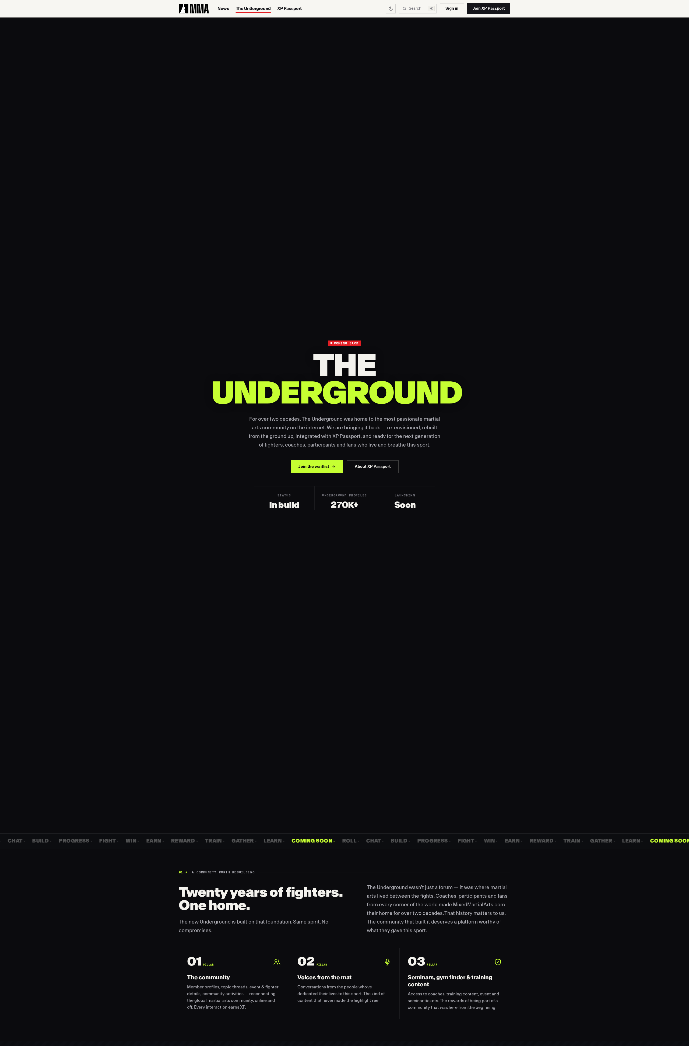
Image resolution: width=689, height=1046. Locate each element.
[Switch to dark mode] (391, 8)
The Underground (253, 8)
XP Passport (289, 8)
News (223, 8)
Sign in (451, 8)
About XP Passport (373, 467)
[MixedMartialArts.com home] (194, 8)
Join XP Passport (489, 8)
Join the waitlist (313, 467)
